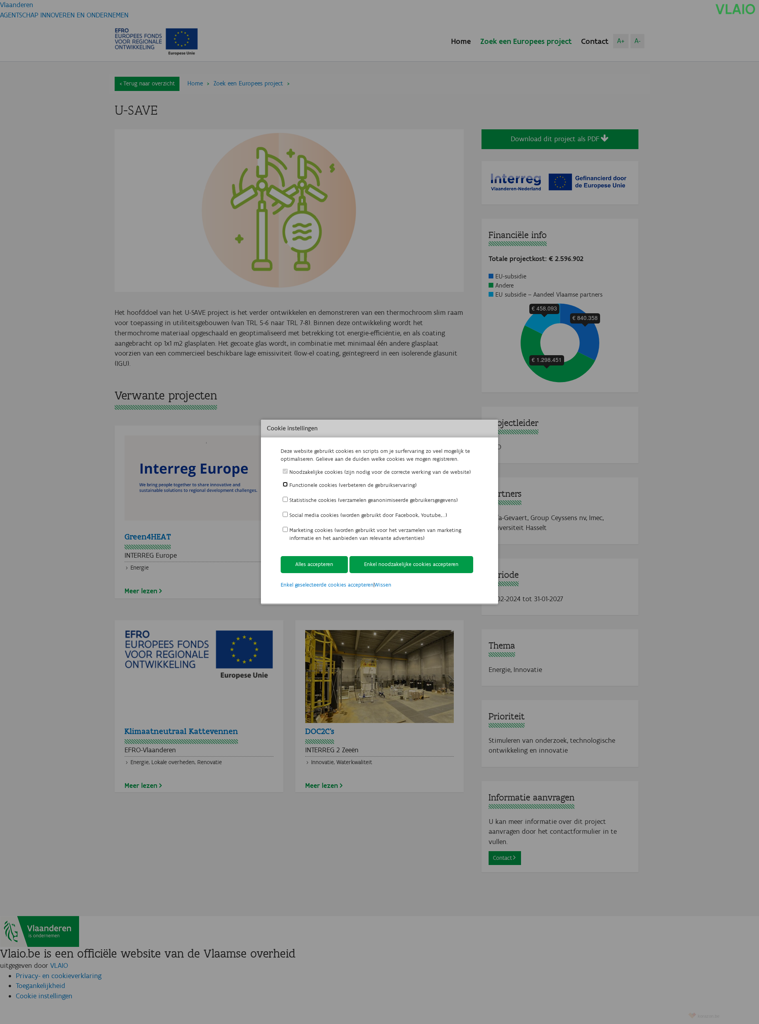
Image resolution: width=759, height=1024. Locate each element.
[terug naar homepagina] (735, 8)
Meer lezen (141, 591)
